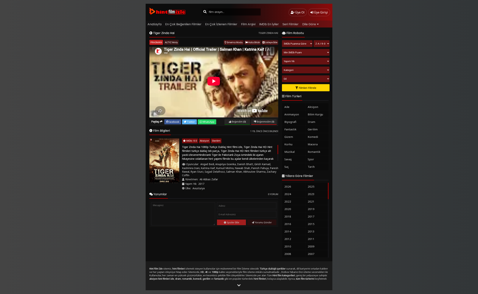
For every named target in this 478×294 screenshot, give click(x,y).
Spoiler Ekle (233, 222)
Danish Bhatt (245, 164)
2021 (311, 201)
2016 (287, 224)
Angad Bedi (207, 164)
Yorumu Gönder (263, 222)
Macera (313, 144)
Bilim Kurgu (315, 114)
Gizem (288, 137)
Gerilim (216, 141)
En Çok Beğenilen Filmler (183, 24)
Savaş (288, 159)
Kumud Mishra (225, 168)
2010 (287, 246)
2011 (311, 239)
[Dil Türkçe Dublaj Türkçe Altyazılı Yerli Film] (306, 78)
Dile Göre (309, 24)
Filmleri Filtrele (307, 88)
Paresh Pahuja (260, 168)
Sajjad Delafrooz (215, 171)
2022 (287, 201)
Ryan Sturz (197, 171)
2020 (287, 209)
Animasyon (291, 114)
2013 (311, 231)
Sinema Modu (234, 42)
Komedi (313, 137)
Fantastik (290, 129)
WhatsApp (208, 121)
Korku (288, 144)
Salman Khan (234, 171)
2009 (311, 246)
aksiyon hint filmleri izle (161, 278)
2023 (311, 194)
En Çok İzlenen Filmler (221, 24)
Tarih (311, 167)
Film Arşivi (248, 24)
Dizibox (285, 272)
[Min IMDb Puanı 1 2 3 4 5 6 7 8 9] (306, 52)
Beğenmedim (263, 121)
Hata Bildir (254, 42)
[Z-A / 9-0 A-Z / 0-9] (322, 43)
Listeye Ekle (271, 42)
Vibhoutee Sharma (254, 171)
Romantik (314, 152)
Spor (311, 159)
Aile (286, 107)
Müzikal (289, 152)
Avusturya (199, 188)
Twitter (190, 121)
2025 (311, 186)
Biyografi (290, 122)
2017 (201, 184)
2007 (311, 254)
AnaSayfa (155, 24)
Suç (286, 167)
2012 (287, 239)
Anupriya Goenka (225, 164)
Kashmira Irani (191, 168)
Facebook (173, 121)
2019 (311, 209)
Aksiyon (204, 141)
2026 (287, 186)
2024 (287, 194)
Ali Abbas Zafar (209, 179)
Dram (311, 122)
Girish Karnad (262, 164)
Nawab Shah (242, 168)
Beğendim (237, 121)
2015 (311, 224)
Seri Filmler (291, 24)
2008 (287, 254)
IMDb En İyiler (269, 24)
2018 (287, 216)
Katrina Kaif (208, 168)
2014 (287, 231)
